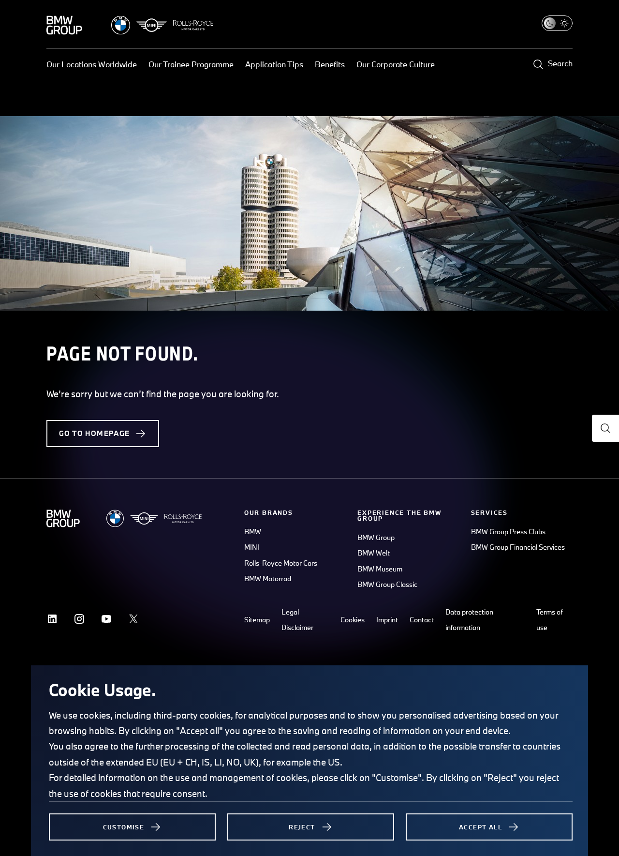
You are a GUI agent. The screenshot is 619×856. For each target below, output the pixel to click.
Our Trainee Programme (191, 64)
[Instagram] (79, 619)
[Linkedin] (52, 619)
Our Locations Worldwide (91, 64)
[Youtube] (106, 619)
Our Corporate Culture (395, 64)
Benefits (330, 64)
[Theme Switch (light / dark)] (557, 23)
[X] (133, 619)
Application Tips (274, 64)
